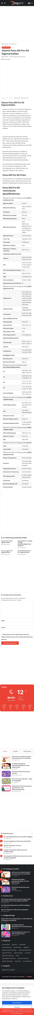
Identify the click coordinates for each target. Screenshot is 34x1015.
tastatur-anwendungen (7, 961)
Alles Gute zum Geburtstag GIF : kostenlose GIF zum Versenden (21, 757)
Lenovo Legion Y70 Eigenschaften (6, 551)
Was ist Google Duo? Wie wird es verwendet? (17, 841)
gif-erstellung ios (18, 947)
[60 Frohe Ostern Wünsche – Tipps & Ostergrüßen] (6, 781)
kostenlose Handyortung (7, 955)
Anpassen (17, 1007)
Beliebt (5, 751)
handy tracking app (18, 952)
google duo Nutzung (6, 952)
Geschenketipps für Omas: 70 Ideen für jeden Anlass (21, 933)
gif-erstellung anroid (6, 947)
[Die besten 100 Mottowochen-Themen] (6, 774)
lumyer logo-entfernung (23, 958)
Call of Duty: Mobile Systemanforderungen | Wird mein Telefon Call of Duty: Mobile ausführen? (16, 900)
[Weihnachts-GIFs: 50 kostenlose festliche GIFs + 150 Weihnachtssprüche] (6, 788)
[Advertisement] (17, 23)
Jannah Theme (6, 1010)
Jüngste (15, 751)
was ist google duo (27, 961)
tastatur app (18, 961)
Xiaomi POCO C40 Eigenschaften (6, 541)
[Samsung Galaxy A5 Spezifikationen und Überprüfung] (5, 927)
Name (3, 620)
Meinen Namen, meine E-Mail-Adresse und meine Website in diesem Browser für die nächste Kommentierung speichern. (16, 637)
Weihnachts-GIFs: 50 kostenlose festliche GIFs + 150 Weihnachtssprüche (22, 787)
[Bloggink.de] (17, 3)
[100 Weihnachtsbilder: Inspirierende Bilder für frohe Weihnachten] (6, 766)
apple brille (14, 944)
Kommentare (27, 751)
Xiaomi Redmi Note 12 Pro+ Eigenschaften (24, 551)
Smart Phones (13, 44)
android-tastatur (6, 944)
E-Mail (3, 627)
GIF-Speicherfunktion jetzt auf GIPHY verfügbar (18, 837)
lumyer (17, 955)
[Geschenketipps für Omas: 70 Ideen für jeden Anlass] (5, 934)
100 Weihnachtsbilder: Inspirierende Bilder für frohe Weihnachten (20, 765)
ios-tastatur (27, 952)
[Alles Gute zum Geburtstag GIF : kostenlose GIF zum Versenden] (6, 759)
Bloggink (30, 976)
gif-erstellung (22, 944)
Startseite (5, 44)
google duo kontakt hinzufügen (9, 950)
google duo (26, 947)
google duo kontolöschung (25, 950)
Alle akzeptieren (17, 1002)
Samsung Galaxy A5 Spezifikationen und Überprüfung (22, 925)
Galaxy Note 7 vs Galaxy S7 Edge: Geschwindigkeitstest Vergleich (25, 543)
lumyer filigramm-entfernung (8, 958)
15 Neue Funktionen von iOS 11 (12, 845)
